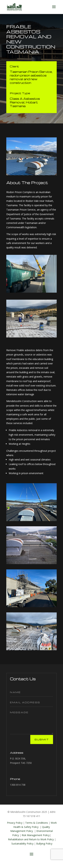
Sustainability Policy (22, 843)
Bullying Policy (44, 843)
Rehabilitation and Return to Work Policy (31, 839)
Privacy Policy (14, 822)
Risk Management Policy (36, 835)
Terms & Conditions (36, 822)
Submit (41, 739)
